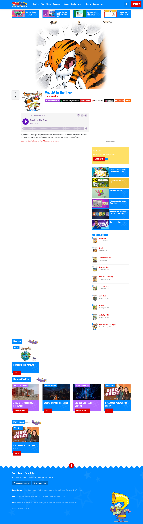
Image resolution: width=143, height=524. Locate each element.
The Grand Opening (106, 277)
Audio (35, 490)
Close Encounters (105, 258)
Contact (96, 4)
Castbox (120, 100)
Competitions (49, 490)
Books (73, 4)
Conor (51, 496)
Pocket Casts (98, 100)
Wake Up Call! (104, 315)
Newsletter (41, 483)
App (102, 4)
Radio (35, 4)
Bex (46, 496)
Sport (30, 490)
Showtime (102, 239)
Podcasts (56, 4)
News (25, 490)
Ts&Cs (35, 503)
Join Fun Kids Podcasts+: (30, 141)
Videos (48, 4)
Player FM (86, 100)
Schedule (20, 496)
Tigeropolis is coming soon (108, 324)
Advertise (29, 503)
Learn (80, 4)
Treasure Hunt (104, 267)
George (37, 496)
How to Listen (29, 496)
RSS (128, 100)
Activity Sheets (60, 490)
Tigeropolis (51, 96)
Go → (17, 372)
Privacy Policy (43, 503)
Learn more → (21, 410)
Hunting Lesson (104, 286)
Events (88, 4)
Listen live (99, 159)
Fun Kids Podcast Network (58, 503)
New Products (77, 490)
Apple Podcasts (53, 100)
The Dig (101, 248)
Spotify (65, 100)
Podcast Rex (73, 503)
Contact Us (21, 503)
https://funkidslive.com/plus (49, 141)
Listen (136, 4)
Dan (42, 496)
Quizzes (66, 4)
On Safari (102, 296)
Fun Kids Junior (59, 496)
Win (42, 4)
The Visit (102, 305)
